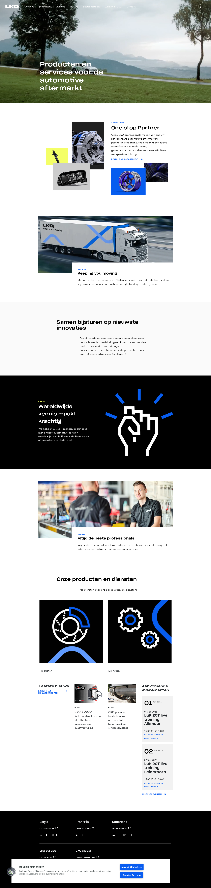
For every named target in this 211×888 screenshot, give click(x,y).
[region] (90, 871)
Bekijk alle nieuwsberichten (48, 692)
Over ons (29, 6)
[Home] (9, 7)
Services (60, 6)
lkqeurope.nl (119, 829)
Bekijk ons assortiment (125, 159)
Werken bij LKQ (113, 6)
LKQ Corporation (85, 857)
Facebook (46, 834)
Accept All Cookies (131, 867)
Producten (44, 6)
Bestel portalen (91, 6)
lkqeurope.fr (83, 829)
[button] (11, 871)
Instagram (52, 834)
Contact (131, 6)
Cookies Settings (131, 875)
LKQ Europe (45, 857)
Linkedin (40, 834)
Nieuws (74, 6)
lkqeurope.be (46, 829)
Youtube (57, 834)
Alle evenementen (152, 794)
